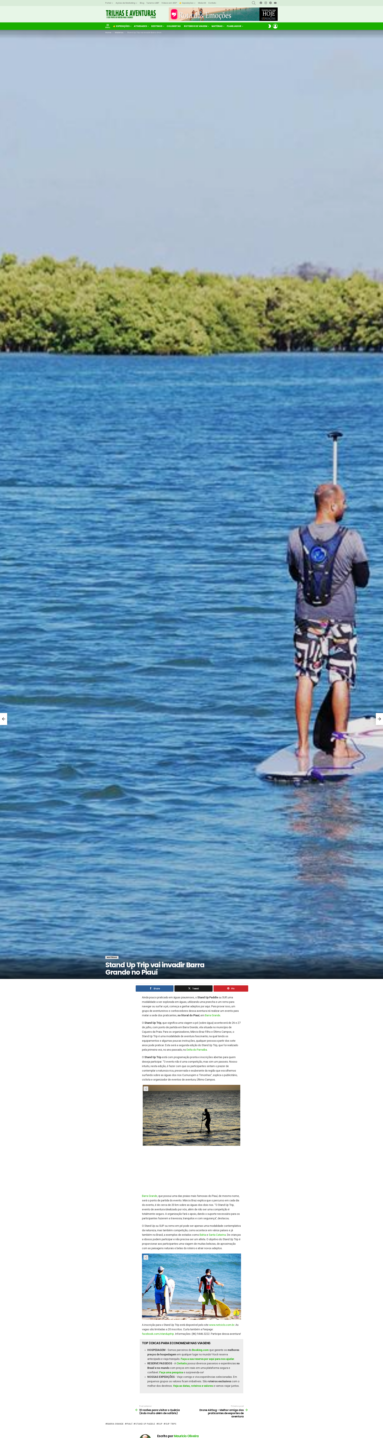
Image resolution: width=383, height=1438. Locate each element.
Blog (142, 2)
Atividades (140, 26)
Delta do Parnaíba (197, 1049)
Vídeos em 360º (169, 2)
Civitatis (182, 1363)
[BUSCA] (254, 3)
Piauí (129, 1423)
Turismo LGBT (152, 2)
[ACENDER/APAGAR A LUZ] (269, 26)
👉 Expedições (186, 2)
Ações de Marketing (125, 2)
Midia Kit (202, 2)
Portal (108, 2)
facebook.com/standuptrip (158, 1333)
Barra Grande (212, 1015)
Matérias (217, 26)
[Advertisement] (191, 1170)
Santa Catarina (217, 1234)
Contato (212, 2)
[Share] (191, 1115)
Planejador (234, 26)
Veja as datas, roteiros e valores (193, 1385)
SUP (160, 1423)
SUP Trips (171, 1423)
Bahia (203, 1234)
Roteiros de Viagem (195, 26)
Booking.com (200, 1350)
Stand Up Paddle (145, 1423)
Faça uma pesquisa (171, 1372)
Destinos (156, 26)
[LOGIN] (275, 26)
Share (145, 1088)
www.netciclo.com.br (221, 1324)
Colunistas (174, 26)
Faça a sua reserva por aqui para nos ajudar (207, 1358)
